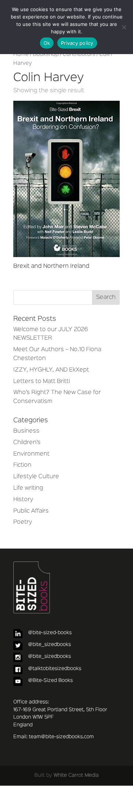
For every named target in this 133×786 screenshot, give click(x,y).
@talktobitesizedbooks (54, 668)
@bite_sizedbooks (49, 644)
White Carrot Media (76, 775)
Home (21, 54)
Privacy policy (77, 43)
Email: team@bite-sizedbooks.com (53, 737)
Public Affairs (31, 511)
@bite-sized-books (50, 632)
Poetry (22, 522)
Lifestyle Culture (36, 476)
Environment (31, 454)
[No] (123, 27)
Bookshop (46, 54)
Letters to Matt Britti (41, 381)
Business (26, 431)
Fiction (22, 465)
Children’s (27, 442)
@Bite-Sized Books (50, 680)
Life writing (28, 488)
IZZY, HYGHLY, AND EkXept (51, 370)
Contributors (79, 54)
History (23, 499)
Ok (47, 43)
